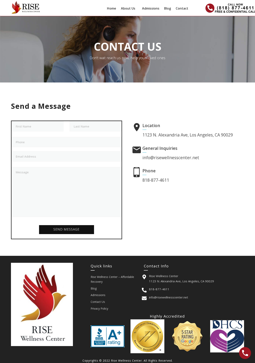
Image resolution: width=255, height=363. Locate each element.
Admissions (150, 8)
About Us (128, 8)
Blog (167, 8)
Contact (182, 8)
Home (111, 8)
